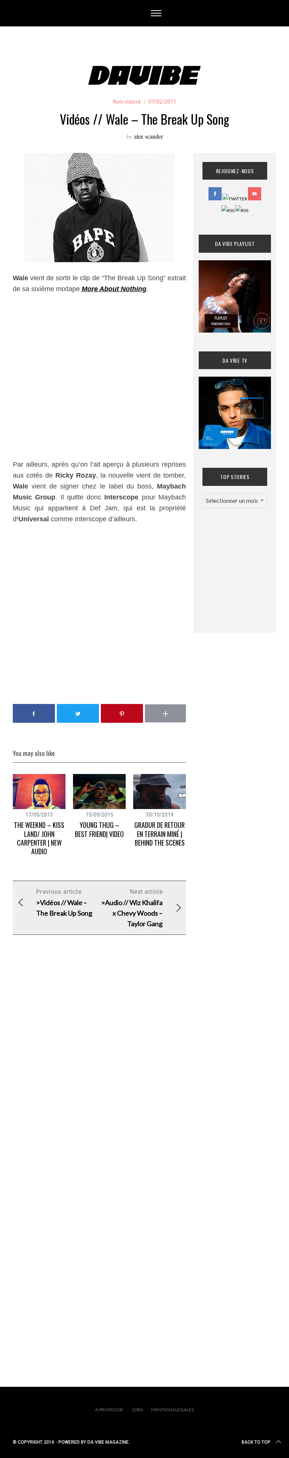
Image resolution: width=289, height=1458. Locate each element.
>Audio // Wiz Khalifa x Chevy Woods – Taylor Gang (132, 908)
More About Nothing (114, 289)
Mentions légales (172, 1409)
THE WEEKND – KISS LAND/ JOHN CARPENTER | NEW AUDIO (39, 838)
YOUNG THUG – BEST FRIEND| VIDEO (99, 829)
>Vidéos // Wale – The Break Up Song (64, 902)
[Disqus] (99, 1062)
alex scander (148, 136)
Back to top (256, 1442)
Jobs (137, 1409)
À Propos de (109, 1409)
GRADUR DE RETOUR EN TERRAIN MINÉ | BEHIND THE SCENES (159, 833)
